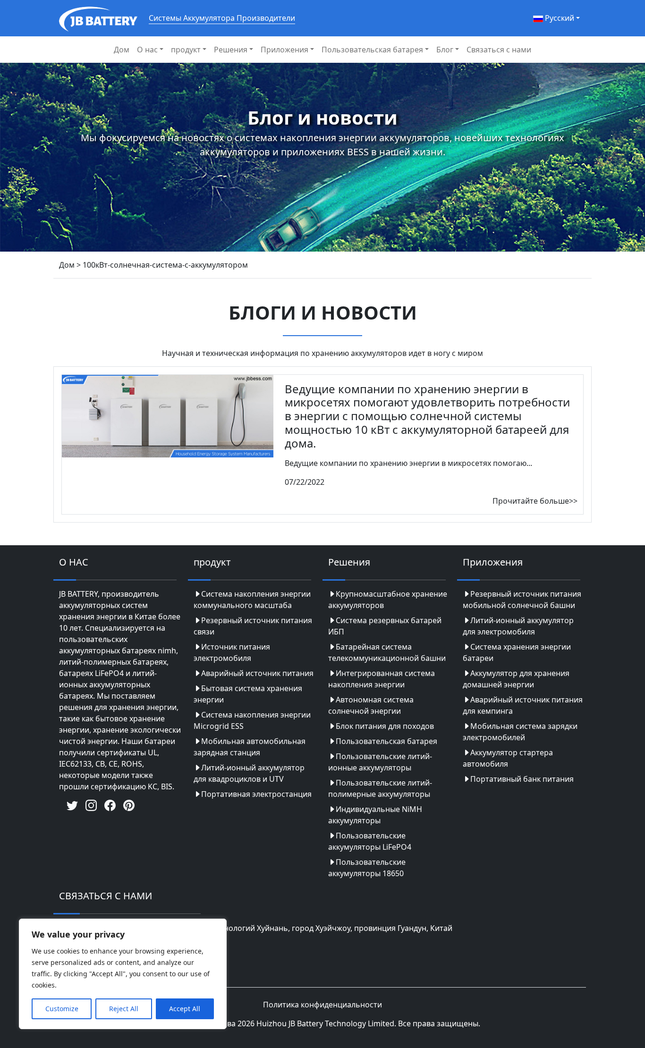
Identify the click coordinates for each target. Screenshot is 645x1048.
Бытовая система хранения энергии (248, 694)
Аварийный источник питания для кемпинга (523, 705)
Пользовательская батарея (386, 741)
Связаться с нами (499, 49)
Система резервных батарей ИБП (384, 626)
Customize (61, 1008)
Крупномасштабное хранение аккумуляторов (387, 599)
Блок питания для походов (385, 726)
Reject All (123, 1008)
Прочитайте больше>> (534, 501)
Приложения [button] (284, 49)
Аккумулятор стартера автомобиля (508, 758)
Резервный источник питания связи (253, 626)
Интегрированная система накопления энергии (381, 679)
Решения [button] (230, 49)
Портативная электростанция (256, 794)
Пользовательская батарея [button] (372, 49)
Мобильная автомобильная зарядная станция (250, 747)
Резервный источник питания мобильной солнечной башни (522, 599)
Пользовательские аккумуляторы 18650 (367, 868)
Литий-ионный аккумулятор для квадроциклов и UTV (249, 773)
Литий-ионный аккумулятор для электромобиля (518, 626)
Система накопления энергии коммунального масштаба (252, 599)
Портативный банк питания (522, 779)
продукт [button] (186, 49)
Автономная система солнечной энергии (371, 705)
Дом (121, 49)
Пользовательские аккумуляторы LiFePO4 (369, 841)
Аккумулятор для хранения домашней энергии (516, 679)
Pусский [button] (558, 18)
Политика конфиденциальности (322, 1004)
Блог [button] (444, 49)
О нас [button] (147, 49)
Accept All (184, 1008)
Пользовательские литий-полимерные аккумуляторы (380, 788)
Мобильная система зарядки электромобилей (520, 732)
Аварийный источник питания (257, 673)
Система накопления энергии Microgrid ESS (252, 720)
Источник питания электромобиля (232, 652)
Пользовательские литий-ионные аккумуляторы (380, 762)
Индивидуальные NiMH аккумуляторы (375, 815)
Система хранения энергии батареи (517, 652)
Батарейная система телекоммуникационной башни (387, 652)
